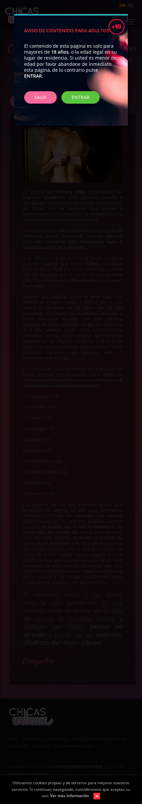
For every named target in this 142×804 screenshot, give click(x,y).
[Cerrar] (95, 795)
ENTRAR (80, 97)
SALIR (40, 97)
